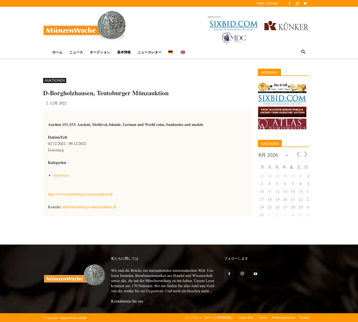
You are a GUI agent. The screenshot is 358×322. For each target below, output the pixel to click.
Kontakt (304, 317)
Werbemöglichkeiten (283, 317)
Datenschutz (246, 317)
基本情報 (124, 52)
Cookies (262, 317)
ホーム (57, 52)
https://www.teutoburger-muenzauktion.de (80, 194)
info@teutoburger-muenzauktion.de (89, 206)
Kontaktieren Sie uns (127, 300)
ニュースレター (149, 52)
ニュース (76, 52)
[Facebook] (289, 3)
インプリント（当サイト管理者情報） (209, 317)
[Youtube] (305, 3)
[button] (303, 52)
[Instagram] (297, 3)
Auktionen (55, 80)
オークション (100, 52)
